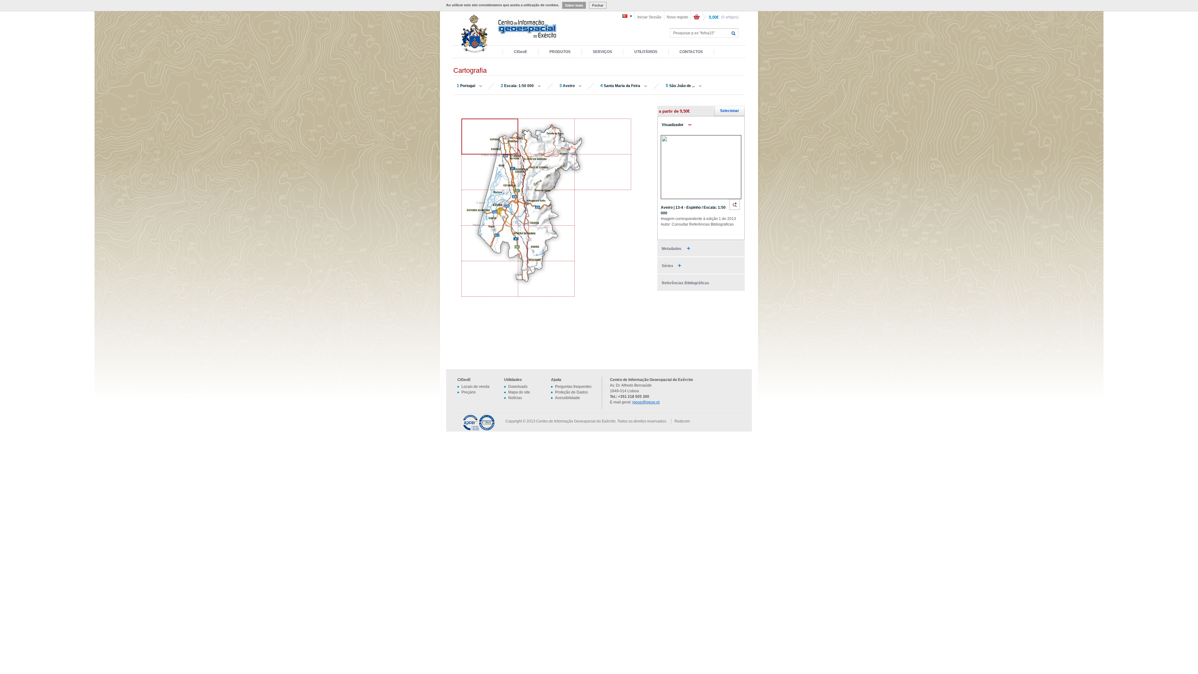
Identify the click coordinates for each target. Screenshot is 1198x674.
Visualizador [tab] (673, 125)
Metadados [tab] (672, 249)
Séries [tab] (667, 266)
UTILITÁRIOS (645, 52)
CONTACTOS (691, 52)
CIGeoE (520, 52)
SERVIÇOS (602, 52)
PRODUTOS (560, 52)
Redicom (682, 421)
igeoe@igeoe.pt (646, 402)
